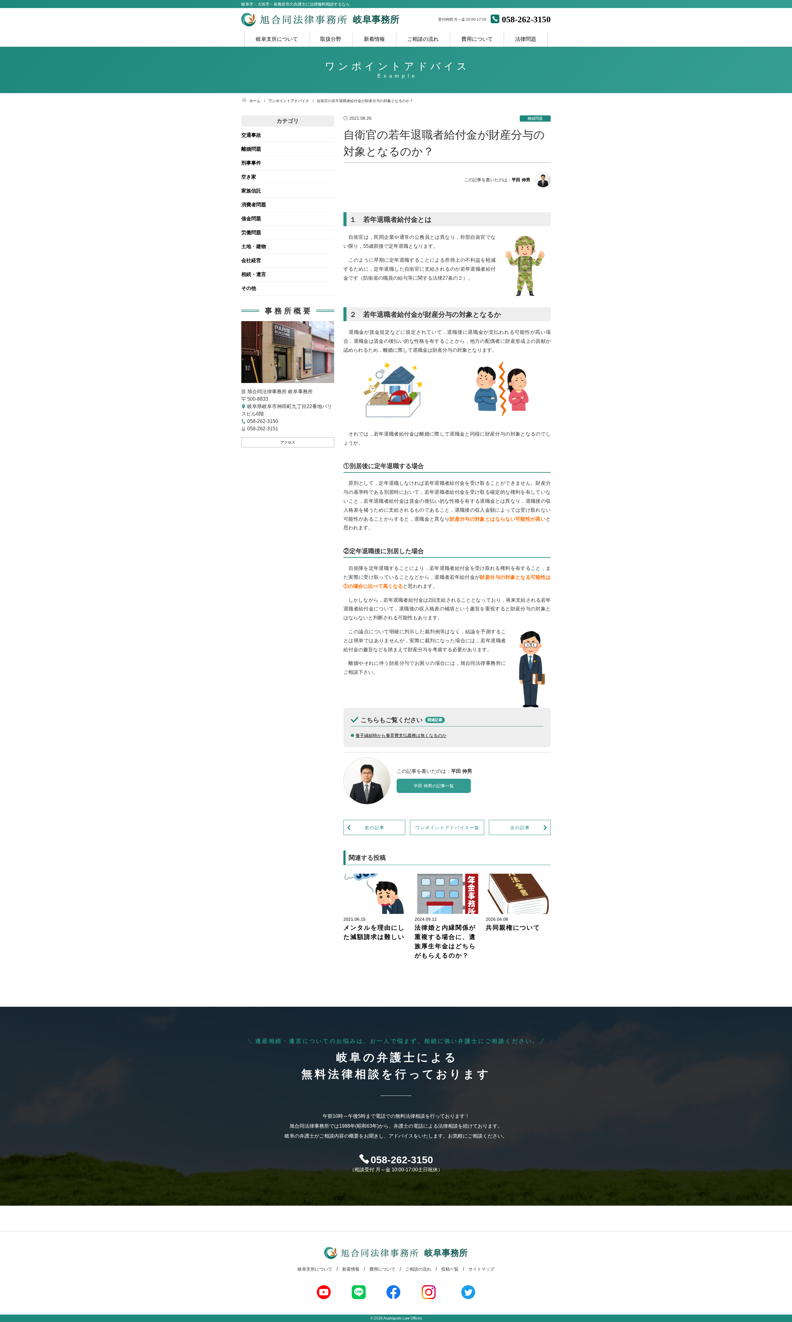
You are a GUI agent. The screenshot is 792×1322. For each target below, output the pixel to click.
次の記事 (520, 827)
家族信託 (251, 190)
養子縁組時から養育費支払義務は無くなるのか (400, 735)
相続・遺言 (253, 274)
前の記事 (375, 827)
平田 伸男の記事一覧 (434, 785)
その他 (248, 288)
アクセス (287, 442)
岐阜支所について (277, 39)
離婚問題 (251, 149)
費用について (477, 39)
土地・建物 (253, 246)
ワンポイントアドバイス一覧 (447, 827)
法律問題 (525, 39)
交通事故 (251, 135)
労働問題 (251, 232)
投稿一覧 (449, 1269)
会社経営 (251, 260)
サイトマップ (481, 1269)
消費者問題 (253, 204)
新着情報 (374, 39)
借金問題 (251, 218)
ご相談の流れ (423, 39)
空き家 (248, 176)
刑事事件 (251, 163)
